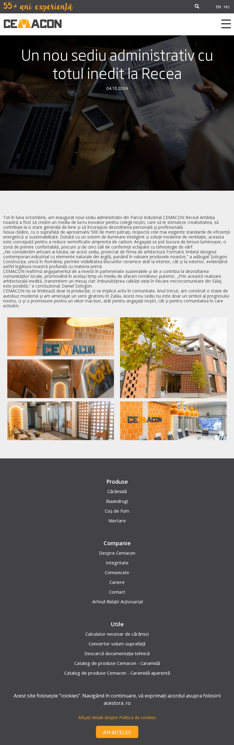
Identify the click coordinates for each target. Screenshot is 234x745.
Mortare (117, 520)
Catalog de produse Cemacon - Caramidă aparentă (117, 673)
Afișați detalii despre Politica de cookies (117, 717)
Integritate (117, 563)
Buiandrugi (117, 501)
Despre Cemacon (117, 553)
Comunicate (117, 572)
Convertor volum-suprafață (117, 644)
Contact (117, 592)
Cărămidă (117, 491)
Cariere (117, 582)
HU (226, 6)
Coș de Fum (117, 511)
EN (218, 6)
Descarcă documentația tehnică (117, 653)
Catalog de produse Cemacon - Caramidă (117, 663)
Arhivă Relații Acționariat (117, 601)
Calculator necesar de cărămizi (117, 634)
